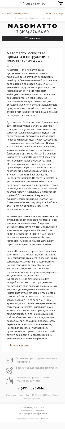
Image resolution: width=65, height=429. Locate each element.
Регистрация (58, 13)
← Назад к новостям (20, 345)
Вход (48, 13)
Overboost (44, 419)
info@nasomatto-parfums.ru (19, 13)
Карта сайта (21, 419)
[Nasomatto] (32, 26)
